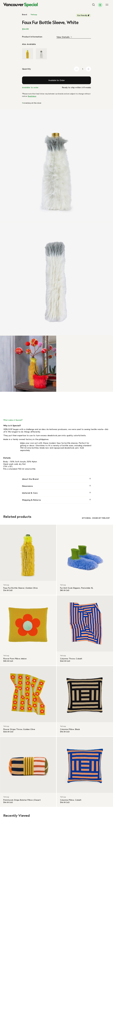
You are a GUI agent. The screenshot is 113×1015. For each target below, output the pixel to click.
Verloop (34, 14)
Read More (32, 96)
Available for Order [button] (56, 80)
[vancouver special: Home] (20, 5)
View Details (63, 37)
